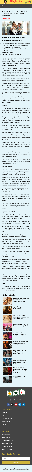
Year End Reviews (7, 418)
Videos (4, 424)
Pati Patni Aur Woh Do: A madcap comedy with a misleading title (20, 352)
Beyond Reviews (7, 427)
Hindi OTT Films (7, 449)
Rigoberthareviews (18, 468)
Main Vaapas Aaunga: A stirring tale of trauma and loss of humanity (21, 317)
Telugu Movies (6, 434)
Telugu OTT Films (7, 446)
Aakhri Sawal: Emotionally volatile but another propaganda (20, 343)
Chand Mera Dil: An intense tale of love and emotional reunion (20, 334)
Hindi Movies (6, 437)
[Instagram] (12, 404)
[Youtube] (16, 404)
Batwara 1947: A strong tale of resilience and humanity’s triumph (21, 299)
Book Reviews (6, 421)
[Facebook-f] (8, 404)
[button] (2, 6)
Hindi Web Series (7, 443)
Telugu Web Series (7, 440)
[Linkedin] (23, 404)
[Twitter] (19, 404)
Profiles (4, 415)
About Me (4, 412)
